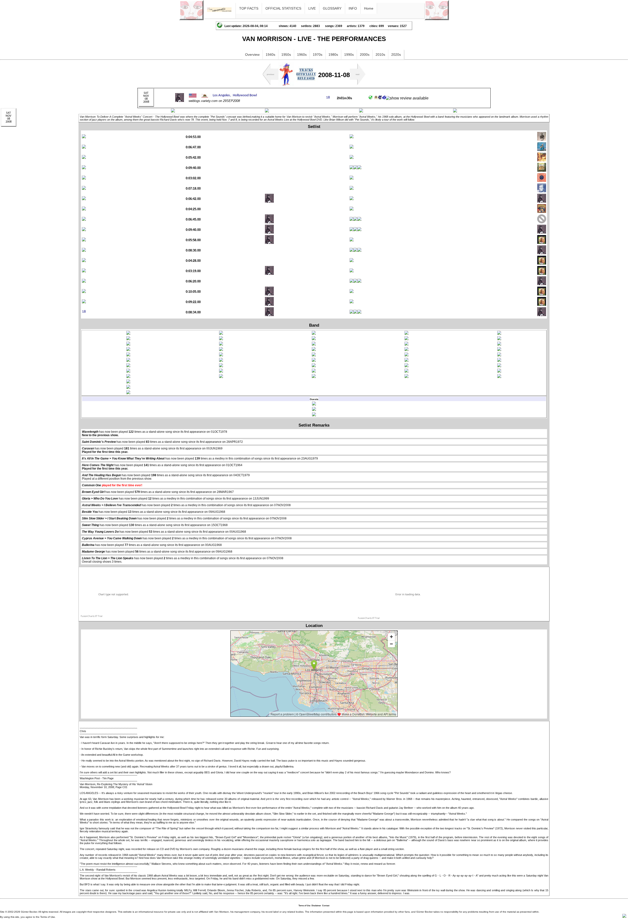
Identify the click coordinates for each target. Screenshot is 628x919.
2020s (396, 54)
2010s (380, 54)
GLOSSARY (332, 8)
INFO (353, 8)
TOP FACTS (248, 8)
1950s (286, 54)
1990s (349, 54)
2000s (364, 54)
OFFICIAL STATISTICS (283, 8)
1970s (317, 54)
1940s (270, 54)
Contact (325, 906)
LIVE (312, 8)
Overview (252, 54)
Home (368, 8)
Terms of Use (304, 906)
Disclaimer (316, 906)
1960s (302, 54)
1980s (333, 54)
